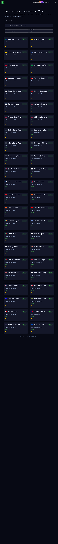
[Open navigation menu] (55, 2)
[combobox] (17, 31)
